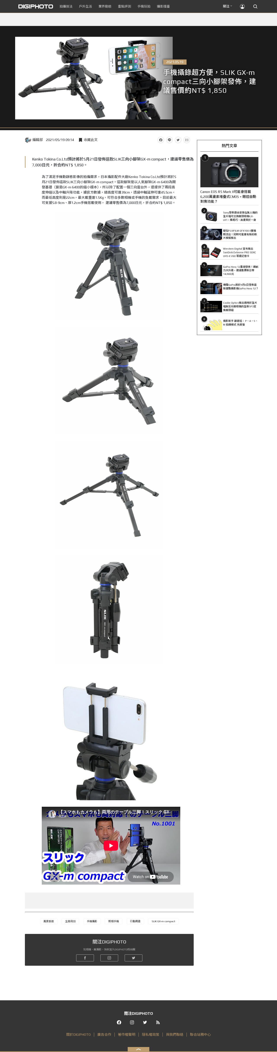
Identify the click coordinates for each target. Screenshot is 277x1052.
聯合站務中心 (200, 1035)
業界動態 (104, 6)
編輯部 (37, 140)
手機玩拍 (143, 6)
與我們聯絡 (174, 1035)
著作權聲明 (126, 1035)
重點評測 (124, 6)
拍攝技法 (66, 6)
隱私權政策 (150, 1035)
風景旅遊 (48, 921)
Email (187, 140)
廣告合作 (104, 1035)
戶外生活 (85, 6)
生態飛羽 (70, 921)
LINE (169, 140)
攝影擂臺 (163, 6)
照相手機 (113, 921)
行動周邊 (135, 921)
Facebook (161, 140)
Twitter (178, 140)
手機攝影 (92, 921)
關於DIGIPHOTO (78, 1035)
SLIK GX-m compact (163, 921)
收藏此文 (91, 140)
